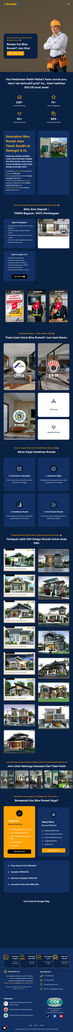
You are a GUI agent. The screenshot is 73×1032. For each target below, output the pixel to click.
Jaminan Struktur (12, 188)
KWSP (24, 983)
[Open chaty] (4, 1028)
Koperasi (12, 983)
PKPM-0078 (20, 988)
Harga (9, 176)
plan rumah (19, 171)
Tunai (31, 983)
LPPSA (6, 983)
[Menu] (68, 4)
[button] (53, 227)
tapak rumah (26, 181)
